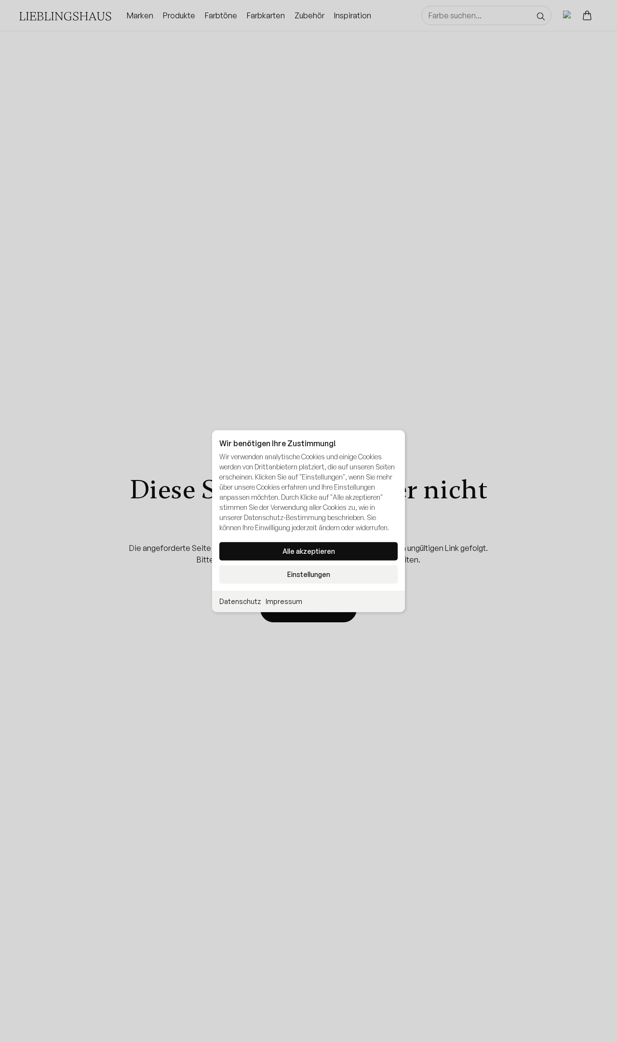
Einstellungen (308, 574)
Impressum (284, 601)
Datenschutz (240, 601)
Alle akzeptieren (308, 551)
